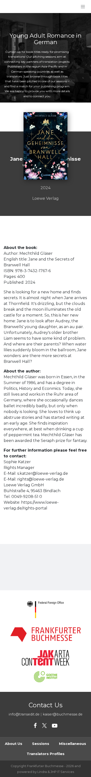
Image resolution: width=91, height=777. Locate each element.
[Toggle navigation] (82, 6)
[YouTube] (54, 726)
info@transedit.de (24, 714)
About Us (13, 744)
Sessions (40, 744)
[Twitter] (44, 726)
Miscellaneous (72, 744)
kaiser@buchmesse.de (63, 714)
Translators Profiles (46, 754)
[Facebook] (35, 726)
